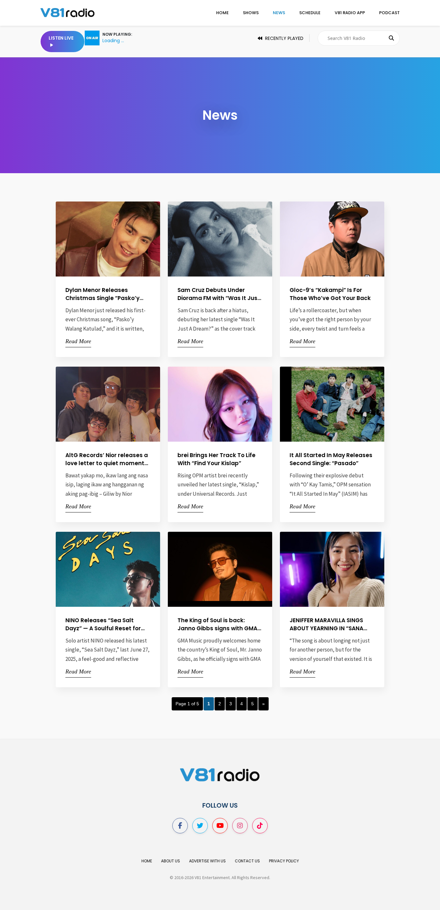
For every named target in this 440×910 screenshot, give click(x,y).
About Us (170, 861)
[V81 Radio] (67, 12)
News (279, 13)
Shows (251, 13)
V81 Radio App (350, 13)
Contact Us (247, 861)
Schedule (309, 13)
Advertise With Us (207, 861)
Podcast (389, 13)
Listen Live (61, 38)
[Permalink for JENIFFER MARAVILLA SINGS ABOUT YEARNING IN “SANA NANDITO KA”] (347, 569)
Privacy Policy (284, 861)
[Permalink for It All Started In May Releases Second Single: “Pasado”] (347, 403)
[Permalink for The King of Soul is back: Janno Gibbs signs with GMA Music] (235, 569)
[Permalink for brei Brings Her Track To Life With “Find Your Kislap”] (235, 403)
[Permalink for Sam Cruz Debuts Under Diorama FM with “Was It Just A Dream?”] (235, 239)
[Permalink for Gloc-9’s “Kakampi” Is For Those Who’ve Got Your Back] (347, 239)
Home (222, 13)
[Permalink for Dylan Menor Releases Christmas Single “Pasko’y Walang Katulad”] (123, 239)
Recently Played (283, 38)
